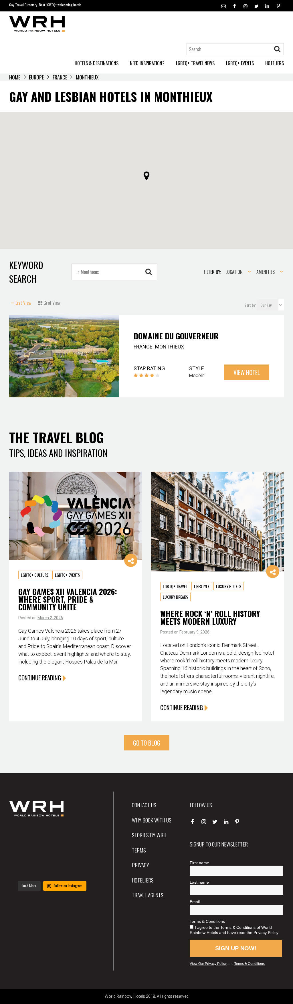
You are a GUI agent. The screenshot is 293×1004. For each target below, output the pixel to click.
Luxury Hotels (228, 586)
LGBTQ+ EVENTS (240, 63)
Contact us (144, 805)
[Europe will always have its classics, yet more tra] (81, 868)
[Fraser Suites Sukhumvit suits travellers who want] (22, 833)
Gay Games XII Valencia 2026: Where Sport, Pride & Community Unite (67, 599)
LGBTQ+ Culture (34, 575)
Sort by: (250, 305)
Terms (139, 850)
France (60, 77)
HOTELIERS (274, 63)
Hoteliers (143, 880)
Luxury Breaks (175, 597)
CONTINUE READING (39, 677)
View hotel (246, 372)
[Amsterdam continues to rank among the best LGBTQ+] (81, 833)
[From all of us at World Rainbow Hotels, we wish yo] (52, 868)
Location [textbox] (234, 271)
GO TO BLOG (146, 742)
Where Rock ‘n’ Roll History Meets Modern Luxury (210, 617)
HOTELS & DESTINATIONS (96, 63)
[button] (146, 176)
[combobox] (236, 272)
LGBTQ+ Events (67, 575)
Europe (36, 77)
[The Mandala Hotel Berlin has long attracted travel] (52, 833)
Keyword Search (26, 271)
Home (14, 77)
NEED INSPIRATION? (147, 63)
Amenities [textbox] (265, 271)
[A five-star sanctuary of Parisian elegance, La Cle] (22, 851)
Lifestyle (201, 586)
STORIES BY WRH (149, 835)
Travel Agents (147, 895)
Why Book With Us (151, 820)
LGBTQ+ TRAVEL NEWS (195, 63)
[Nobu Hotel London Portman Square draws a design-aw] (81, 851)
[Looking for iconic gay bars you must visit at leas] (52, 851)
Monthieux (169, 347)
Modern (197, 375)
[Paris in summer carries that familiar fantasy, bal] (22, 868)
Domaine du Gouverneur (176, 336)
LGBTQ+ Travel (175, 586)
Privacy (140, 865)
